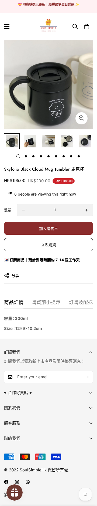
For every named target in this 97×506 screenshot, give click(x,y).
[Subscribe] (87, 377)
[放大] (81, 118)
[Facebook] (6, 482)
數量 (8, 210)
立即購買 (48, 244)
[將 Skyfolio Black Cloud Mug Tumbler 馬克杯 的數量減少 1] (23, 210)
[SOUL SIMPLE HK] (48, 26)
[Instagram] (17, 482)
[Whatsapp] (28, 482)
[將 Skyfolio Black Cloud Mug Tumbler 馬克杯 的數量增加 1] (86, 210)
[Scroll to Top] (87, 477)
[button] (87, 26)
